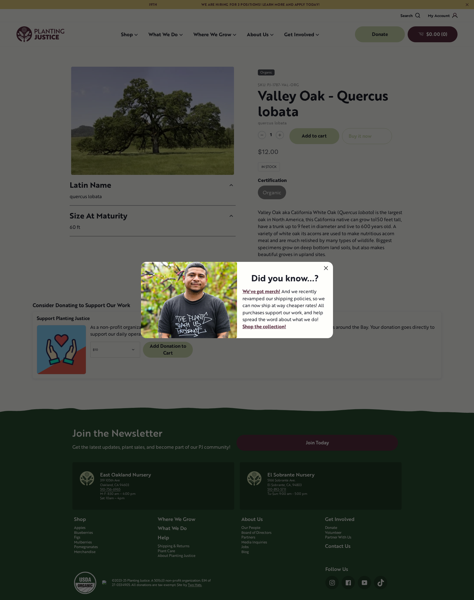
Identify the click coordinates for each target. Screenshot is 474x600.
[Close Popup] (326, 268)
